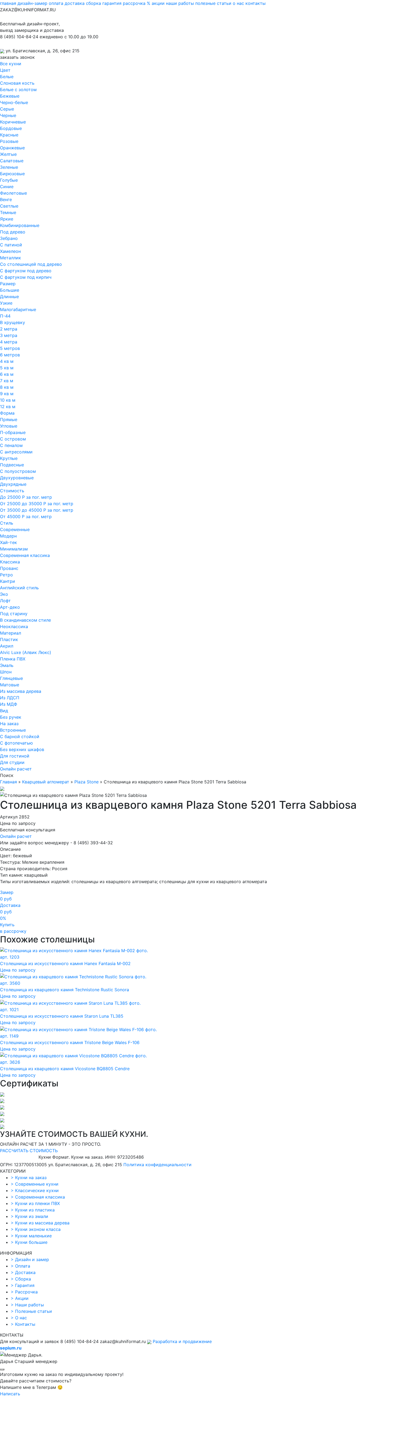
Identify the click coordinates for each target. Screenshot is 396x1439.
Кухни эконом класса (36, 1229)
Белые (6, 76)
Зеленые (9, 167)
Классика (10, 561)
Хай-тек (8, 542)
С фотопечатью (16, 743)
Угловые (8, 426)
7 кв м (6, 380)
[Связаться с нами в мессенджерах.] (40, 1435)
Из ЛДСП (9, 697)
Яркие (6, 219)
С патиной (11, 244)
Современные (15, 529)
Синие (6, 186)
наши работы (180, 3)
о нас (238, 3)
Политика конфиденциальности (157, 1164)
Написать (10, 1393)
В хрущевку (12, 322)
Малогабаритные (18, 309)
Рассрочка (24, 1292)
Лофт (5, 600)
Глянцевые (11, 678)
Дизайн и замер (30, 1259)
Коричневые (13, 122)
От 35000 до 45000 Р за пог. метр (36, 510)
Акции (20, 1298)
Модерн (8, 536)
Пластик (9, 639)
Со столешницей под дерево (31, 264)
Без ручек (10, 717)
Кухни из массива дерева (40, 1222)
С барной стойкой (19, 736)
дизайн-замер (32, 3)
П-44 (5, 316)
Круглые (9, 458)
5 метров (10, 348)
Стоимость (12, 490)
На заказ (9, 723)
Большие (9, 290)
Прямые (8, 419)
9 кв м (6, 393)
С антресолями (16, 452)
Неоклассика (14, 626)
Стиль (6, 523)
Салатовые (11, 160)
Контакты (23, 1324)
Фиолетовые (13, 193)
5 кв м (6, 367)
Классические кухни (35, 1190)
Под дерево (12, 232)
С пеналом (11, 445)
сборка (93, 3)
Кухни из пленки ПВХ (35, 1203)
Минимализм (14, 549)
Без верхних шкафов (22, 749)
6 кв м (6, 374)
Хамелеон (10, 251)
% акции (156, 3)
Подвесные (12, 464)
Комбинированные (19, 225)
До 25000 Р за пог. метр (26, 497)
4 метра (8, 342)
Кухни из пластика (33, 1210)
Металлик (10, 257)
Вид (4, 710)
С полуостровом (18, 471)
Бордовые (11, 128)
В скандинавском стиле (25, 620)
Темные (8, 212)
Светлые (9, 206)
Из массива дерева (20, 691)
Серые (7, 109)
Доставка (23, 1272)
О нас (19, 1317)
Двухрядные (13, 484)
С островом (13, 439)
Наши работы (27, 1304)
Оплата (20, 1266)
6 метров (10, 354)
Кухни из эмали (29, 1216)
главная (8, 3)
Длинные (9, 296)
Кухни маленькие (31, 1235)
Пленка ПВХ (12, 659)
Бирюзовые (12, 173)
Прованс (9, 568)
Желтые (8, 154)
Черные (8, 115)
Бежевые (9, 96)
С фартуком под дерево (25, 270)
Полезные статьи (31, 1311)
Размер (8, 283)
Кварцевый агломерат (45, 781)
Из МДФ (8, 704)
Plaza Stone (86, 781)
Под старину (13, 613)
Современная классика (25, 555)
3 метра (8, 335)
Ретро (6, 574)
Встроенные (13, 730)
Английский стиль (19, 587)
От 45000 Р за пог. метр (26, 516)
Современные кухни (34, 1184)
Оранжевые (12, 147)
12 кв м (7, 406)
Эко (4, 594)
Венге (6, 199)
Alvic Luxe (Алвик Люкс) (25, 652)
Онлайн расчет (16, 769)
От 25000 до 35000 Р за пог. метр (36, 503)
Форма (7, 413)
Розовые (9, 141)
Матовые (9, 684)
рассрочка (134, 3)
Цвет (5, 70)
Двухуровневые (17, 477)
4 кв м (6, 361)
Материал (10, 633)
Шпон (6, 671)
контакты (255, 3)
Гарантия (22, 1285)
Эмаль (6, 665)
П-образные (13, 432)
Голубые (9, 180)
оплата (56, 3)
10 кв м (7, 400)
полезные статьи (213, 3)
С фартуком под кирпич (25, 277)
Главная (8, 781)
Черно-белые (14, 102)
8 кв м (6, 387)
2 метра (8, 329)
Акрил (6, 646)
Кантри (7, 581)
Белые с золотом (18, 89)
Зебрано (9, 238)
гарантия (111, 3)
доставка (75, 3)
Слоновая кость (17, 83)
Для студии (12, 762)
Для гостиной (14, 756)
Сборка (21, 1279)
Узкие (6, 303)
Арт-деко (10, 607)
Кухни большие (29, 1242)
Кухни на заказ (29, 1177)
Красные (9, 134)
